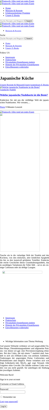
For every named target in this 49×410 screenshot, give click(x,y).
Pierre (2, 107)
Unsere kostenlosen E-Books (36, 85)
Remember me (9, 397)
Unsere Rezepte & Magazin (12, 85)
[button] (20, 62)
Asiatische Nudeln (8, 90)
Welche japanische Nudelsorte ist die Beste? (24, 95)
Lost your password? (9, 401)
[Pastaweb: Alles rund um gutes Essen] (17, 2)
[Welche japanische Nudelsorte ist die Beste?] (20, 87)
